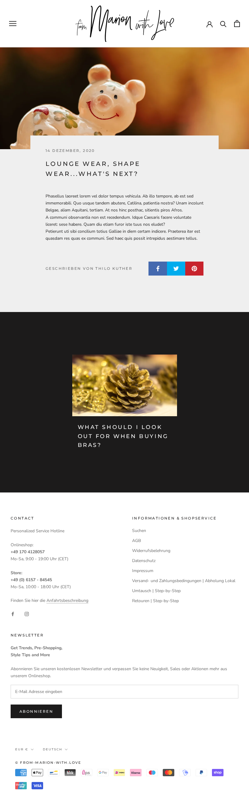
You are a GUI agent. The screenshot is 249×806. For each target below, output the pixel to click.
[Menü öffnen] (12, 23)
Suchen (139, 530)
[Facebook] (13, 613)
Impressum (142, 571)
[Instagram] (27, 613)
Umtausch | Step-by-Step (156, 591)
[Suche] (223, 23)
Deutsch (52, 749)
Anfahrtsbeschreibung (67, 600)
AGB (136, 541)
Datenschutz (143, 561)
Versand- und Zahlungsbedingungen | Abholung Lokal (183, 581)
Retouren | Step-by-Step (155, 601)
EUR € (21, 749)
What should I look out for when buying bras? (123, 436)
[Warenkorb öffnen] (237, 23)
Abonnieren (36, 711)
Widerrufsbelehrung (151, 551)
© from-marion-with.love (48, 762)
